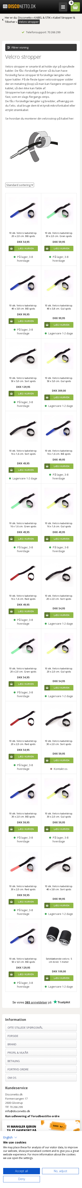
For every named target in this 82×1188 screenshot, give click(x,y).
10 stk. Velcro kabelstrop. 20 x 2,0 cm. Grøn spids (23, 670)
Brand (12, 1044)
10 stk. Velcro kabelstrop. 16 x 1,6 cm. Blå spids (59, 452)
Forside (13, 1036)
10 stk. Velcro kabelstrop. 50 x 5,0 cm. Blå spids (23, 960)
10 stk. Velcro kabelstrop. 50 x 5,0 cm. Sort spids (23, 379)
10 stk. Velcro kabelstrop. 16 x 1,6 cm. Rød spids (23, 597)
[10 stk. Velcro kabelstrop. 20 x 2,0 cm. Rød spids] (23, 718)
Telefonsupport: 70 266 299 (43, 32)
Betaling (14, 1061)
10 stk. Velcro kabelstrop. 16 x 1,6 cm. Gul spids (59, 525)
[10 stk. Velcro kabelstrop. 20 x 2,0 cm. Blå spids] (23, 210)
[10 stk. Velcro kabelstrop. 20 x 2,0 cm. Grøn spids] (23, 646)
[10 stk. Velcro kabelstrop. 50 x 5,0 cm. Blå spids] (23, 936)
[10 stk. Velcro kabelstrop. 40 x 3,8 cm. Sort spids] (59, 864)
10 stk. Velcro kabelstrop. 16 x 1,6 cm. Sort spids (23, 452)
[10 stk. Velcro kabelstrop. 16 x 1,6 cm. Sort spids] (23, 428)
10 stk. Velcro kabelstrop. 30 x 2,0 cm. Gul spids (59, 815)
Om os (12, 1078)
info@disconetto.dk (17, 1111)
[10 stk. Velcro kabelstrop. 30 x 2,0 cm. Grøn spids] (59, 210)
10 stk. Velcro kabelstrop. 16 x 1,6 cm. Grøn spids (23, 525)
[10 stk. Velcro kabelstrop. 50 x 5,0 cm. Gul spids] (59, 356)
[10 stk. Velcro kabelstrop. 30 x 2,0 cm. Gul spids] (59, 791)
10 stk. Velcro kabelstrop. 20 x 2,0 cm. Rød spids (23, 742)
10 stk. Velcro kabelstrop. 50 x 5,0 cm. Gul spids (59, 379)
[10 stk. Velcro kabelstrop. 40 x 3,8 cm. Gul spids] (59, 283)
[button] (10, 1137)
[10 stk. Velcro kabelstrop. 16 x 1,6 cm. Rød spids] (23, 573)
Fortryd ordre (18, 1069)
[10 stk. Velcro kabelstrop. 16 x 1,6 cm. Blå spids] (59, 428)
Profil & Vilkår (18, 1052)
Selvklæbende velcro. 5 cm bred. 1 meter (59, 960)
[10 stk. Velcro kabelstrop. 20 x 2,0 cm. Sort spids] (59, 573)
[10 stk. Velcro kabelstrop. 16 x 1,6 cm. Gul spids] (59, 501)
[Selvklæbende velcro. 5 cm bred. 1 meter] (59, 936)
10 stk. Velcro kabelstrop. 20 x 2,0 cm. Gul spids (59, 670)
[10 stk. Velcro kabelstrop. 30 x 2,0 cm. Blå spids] (23, 791)
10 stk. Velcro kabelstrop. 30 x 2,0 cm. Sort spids (59, 742)
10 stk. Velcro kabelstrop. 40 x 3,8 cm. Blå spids (23, 307)
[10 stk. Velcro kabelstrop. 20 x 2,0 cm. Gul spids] (59, 646)
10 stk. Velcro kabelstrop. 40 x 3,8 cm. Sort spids (59, 888)
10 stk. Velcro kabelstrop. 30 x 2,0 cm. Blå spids (23, 815)
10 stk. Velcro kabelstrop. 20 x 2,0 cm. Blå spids (23, 234)
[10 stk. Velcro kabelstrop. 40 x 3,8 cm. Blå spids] (23, 283)
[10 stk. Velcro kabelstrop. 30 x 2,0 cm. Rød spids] (23, 864)
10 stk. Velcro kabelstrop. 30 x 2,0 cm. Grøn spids (59, 234)
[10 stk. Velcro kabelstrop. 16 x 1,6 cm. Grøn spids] (23, 501)
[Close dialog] (77, 1123)
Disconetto (25, 17)
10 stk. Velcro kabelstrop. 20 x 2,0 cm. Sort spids (59, 597)
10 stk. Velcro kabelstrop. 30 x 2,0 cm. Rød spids (23, 888)
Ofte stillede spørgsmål (25, 1027)
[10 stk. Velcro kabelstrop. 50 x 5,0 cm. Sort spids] (23, 356)
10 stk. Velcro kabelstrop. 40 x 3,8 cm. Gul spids (59, 307)
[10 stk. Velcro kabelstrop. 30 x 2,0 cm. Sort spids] (59, 718)
